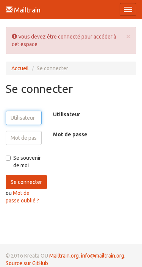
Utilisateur (66, 114)
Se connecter (26, 182)
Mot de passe (70, 134)
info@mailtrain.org (102, 256)
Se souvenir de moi (27, 161)
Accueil (20, 68)
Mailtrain (26, 10)
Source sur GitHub (27, 263)
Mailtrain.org (64, 256)
